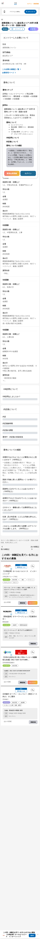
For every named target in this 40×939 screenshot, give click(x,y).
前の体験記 (5, 549)
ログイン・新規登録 (33, 4)
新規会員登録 (12, 173)
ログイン (28, 173)
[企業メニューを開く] (7, 566)
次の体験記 (35, 546)
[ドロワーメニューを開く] (2, 3)
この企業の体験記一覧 (10, 69)
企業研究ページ (8, 72)
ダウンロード (31, 11)
